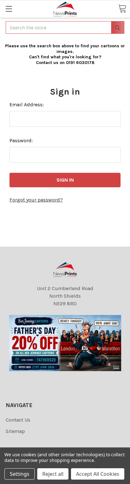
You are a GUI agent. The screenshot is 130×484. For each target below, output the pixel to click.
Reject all (52, 473)
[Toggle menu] (8, 8)
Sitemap (15, 431)
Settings (19, 473)
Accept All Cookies (97, 473)
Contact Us (18, 420)
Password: (21, 140)
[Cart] (122, 8)
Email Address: (26, 105)
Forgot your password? (36, 200)
